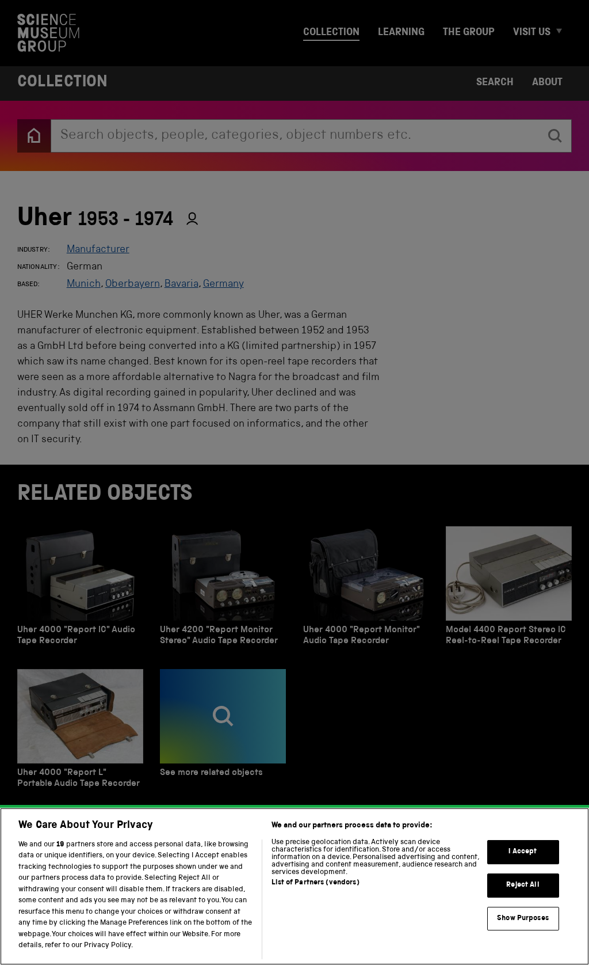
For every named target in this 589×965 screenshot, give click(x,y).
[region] (294, 886)
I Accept (522, 852)
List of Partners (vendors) (315, 883)
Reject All (522, 885)
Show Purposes (523, 918)
